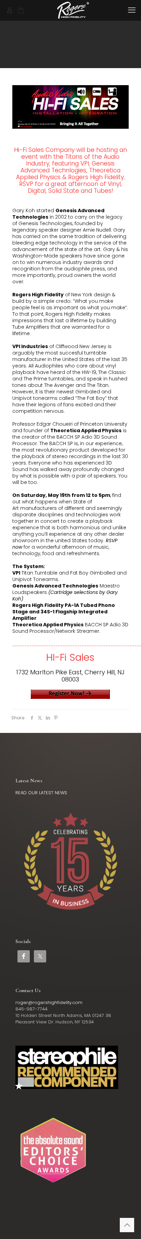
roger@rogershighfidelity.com (48, 1002)
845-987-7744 (31, 1009)
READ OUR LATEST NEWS (41, 792)
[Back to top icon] (127, 1225)
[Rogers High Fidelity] (73, 10)
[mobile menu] (132, 10)
